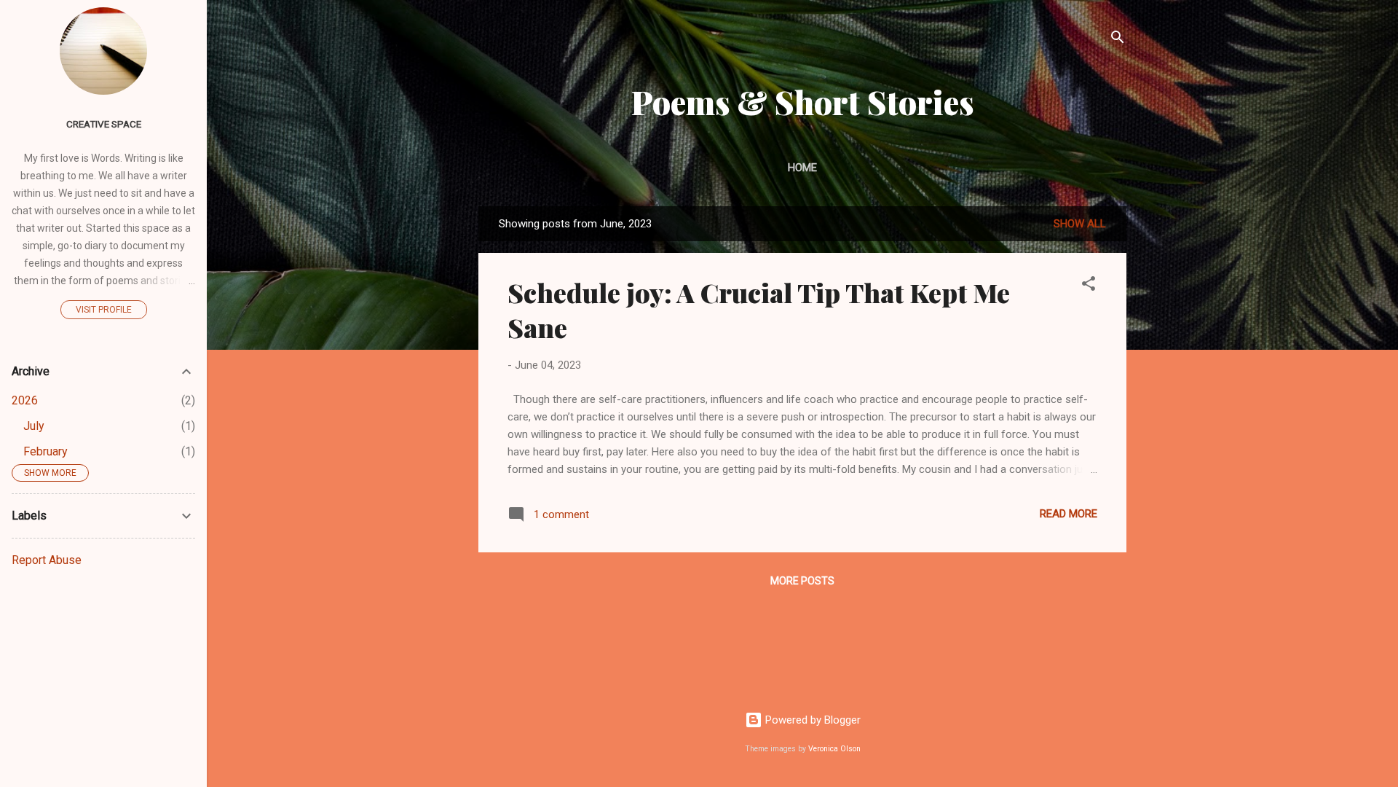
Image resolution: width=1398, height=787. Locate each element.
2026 (25, 400)
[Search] (1117, 39)
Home (802, 167)
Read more (1068, 513)
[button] (1088, 286)
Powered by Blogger (811, 720)
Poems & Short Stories (802, 101)
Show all (1080, 223)
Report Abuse (47, 560)
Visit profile (104, 310)
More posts (802, 581)
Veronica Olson (834, 748)
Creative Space (103, 124)
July (33, 426)
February (45, 451)
